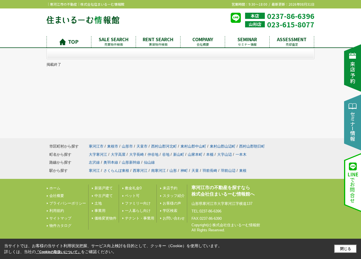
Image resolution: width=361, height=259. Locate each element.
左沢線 (94, 162)
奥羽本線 (111, 162)
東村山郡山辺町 (222, 146)
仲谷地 (153, 154)
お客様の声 (172, 203)
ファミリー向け (138, 203)
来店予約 (170, 188)
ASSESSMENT (292, 41)
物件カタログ (60, 225)
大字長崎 (136, 154)
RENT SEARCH (158, 41)
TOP (73, 41)
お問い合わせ (174, 218)
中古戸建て (103, 196)
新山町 (178, 154)
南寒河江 (158, 170)
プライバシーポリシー (67, 203)
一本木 (240, 154)
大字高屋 (118, 154)
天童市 (142, 146)
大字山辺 (224, 154)
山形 (173, 170)
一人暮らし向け (138, 210)
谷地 (166, 154)
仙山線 (149, 162)
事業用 (99, 210)
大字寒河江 (98, 154)
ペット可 (132, 196)
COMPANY (202, 41)
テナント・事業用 (139, 218)
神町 (184, 170)
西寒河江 (140, 170)
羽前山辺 (228, 170)
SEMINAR (247, 41)
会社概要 (56, 196)
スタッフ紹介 (174, 196)
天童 (195, 170)
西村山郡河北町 (164, 146)
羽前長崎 (209, 170)
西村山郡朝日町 (252, 146)
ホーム (54, 188)
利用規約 (56, 210)
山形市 (127, 146)
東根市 (112, 146)
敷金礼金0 (133, 188)
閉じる (345, 249)
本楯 (209, 154)
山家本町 (195, 154)
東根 (242, 170)
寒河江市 (96, 146)
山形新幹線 (131, 162)
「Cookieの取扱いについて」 (58, 252)
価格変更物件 (105, 218)
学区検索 (170, 210)
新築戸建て (103, 188)
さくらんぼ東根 (116, 170)
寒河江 (94, 170)
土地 (98, 203)
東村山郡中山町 (193, 146)
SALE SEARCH (114, 41)
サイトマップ (60, 218)
